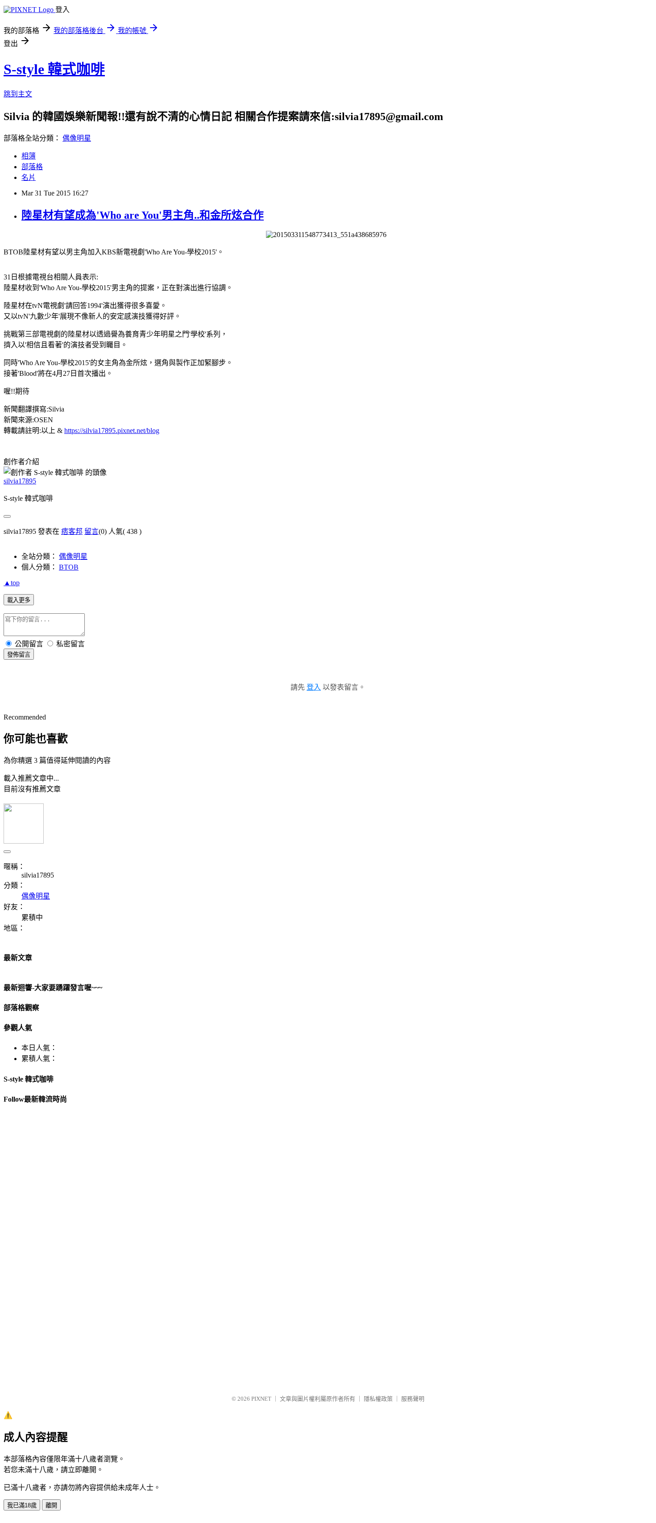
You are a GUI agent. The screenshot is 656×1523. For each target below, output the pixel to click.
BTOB (69, 567)
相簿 (28, 156)
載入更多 (18, 600)
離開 (51, 1505)
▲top (12, 583)
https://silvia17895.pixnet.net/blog (111, 430)
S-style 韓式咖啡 (54, 69)
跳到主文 (18, 94)
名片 (28, 177)
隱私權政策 (378, 1398)
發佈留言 (18, 654)
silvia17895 (20, 481)
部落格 (32, 167)
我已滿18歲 (22, 1505)
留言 (91, 531)
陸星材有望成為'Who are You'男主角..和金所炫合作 (142, 215)
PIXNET (261, 1398)
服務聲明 (412, 1398)
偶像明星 (76, 138)
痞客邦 (72, 531)
